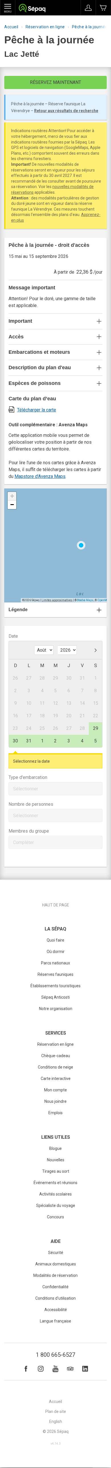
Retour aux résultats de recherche (66, 110)
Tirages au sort (55, 1171)
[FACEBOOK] (26, 1369)
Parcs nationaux (55, 963)
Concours (55, 1217)
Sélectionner (25, 788)
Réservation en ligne (45, 27)
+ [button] (12, 496)
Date (13, 636)
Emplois (55, 1112)
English (55, 1421)
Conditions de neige (55, 1067)
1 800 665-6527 (55, 1354)
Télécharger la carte (36, 410)
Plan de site (55, 1411)
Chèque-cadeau (55, 1055)
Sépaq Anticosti (55, 997)
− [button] (12, 504)
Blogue (55, 1148)
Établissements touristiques (55, 986)
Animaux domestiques (55, 1264)
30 (15, 741)
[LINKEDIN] (85, 1369)
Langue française (55, 1321)
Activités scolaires (55, 1194)
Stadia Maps (85, 600)
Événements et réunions (55, 1182)
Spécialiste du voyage (55, 1205)
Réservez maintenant (55, 82)
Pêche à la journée (90, 27)
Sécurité (55, 1252)
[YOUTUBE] (55, 1369)
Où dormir (56, 951)
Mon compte (55, 1090)
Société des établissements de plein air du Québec (32, 9)
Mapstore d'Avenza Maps (40, 476)
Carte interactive (56, 1078)
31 (28, 741)
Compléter (23, 842)
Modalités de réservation (55, 1275)
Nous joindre (55, 1101)
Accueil (11, 27)
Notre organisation (55, 1008)
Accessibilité (55, 1309)
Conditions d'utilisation (55, 1298)
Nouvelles (55, 1160)
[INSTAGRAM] (41, 1369)
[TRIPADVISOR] (70, 1369)
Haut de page (55, 905)
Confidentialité (55, 1287)
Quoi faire (55, 940)
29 (95, 728)
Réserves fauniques (55, 974)
